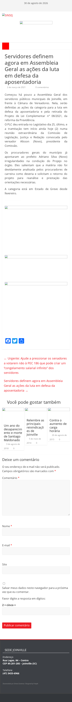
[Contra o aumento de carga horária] (59, 410)
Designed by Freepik (31, 684)
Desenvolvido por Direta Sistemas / (14, 684)
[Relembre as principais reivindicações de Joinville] (36, 410)
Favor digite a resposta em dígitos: (24, 598)
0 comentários (42, 87)
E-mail (7, 545)
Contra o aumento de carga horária (58, 425)
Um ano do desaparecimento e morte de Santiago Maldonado (13, 433)
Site (4, 564)
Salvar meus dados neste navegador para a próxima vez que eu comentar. (35, 590)
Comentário (10, 478)
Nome (7, 526)
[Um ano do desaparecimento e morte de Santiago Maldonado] (13, 410)
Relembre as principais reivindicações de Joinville (35, 427)
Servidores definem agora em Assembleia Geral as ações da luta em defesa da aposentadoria (33, 385)
